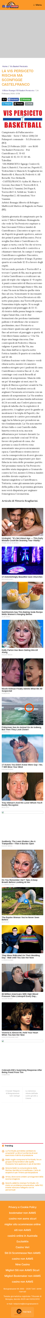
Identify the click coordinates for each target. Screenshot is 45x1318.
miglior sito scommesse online (22, 1224)
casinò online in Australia (23, 1235)
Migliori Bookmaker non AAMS (22, 1275)
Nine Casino (22, 1264)
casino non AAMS (22, 1258)
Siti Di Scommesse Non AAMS (22, 1252)
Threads (20, 104)
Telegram (8, 104)
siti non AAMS (22, 1230)
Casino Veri (22, 1247)
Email (30, 104)
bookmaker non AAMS (22, 1212)
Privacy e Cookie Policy (22, 1207)
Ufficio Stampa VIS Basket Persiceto (18, 90)
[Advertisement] (22, 34)
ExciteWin (22, 1241)
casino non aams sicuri (22, 1218)
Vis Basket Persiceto (19, 66)
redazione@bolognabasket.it (25, 1304)
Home (5, 66)
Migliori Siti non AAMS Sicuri (22, 1270)
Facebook (14, 99)
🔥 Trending (7, 1146)
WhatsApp (26, 99)
